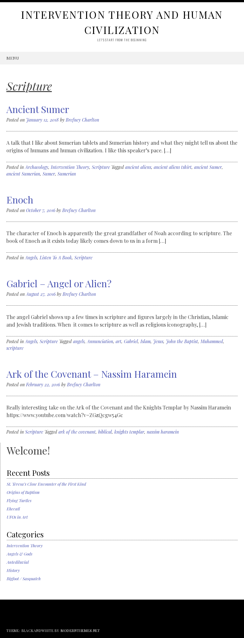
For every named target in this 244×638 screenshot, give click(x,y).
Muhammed (211, 341)
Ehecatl (13, 508)
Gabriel (131, 341)
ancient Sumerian (23, 174)
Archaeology (36, 167)
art (118, 341)
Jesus (158, 341)
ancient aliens (138, 167)
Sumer (49, 174)
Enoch (19, 199)
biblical (105, 432)
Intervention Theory (70, 167)
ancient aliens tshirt (173, 167)
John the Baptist (182, 341)
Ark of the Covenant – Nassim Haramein (91, 374)
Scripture (101, 167)
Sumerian (67, 174)
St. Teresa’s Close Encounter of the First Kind (46, 484)
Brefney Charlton (82, 120)
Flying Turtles (19, 500)
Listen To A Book (56, 258)
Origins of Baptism (23, 492)
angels (79, 341)
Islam (145, 341)
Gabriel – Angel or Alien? (59, 283)
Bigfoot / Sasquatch (24, 578)
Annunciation (100, 341)
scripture (15, 348)
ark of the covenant (77, 432)
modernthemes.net (80, 630)
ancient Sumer (208, 167)
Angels (31, 258)
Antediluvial (18, 562)
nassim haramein (163, 432)
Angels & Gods (19, 553)
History (13, 570)
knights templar (129, 432)
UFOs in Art (17, 517)
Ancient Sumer (37, 109)
